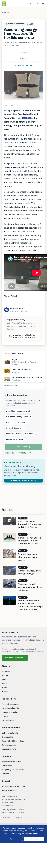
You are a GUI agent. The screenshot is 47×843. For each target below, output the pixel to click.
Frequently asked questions (13, 769)
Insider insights (8, 720)
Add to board (23, 65)
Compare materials (10, 712)
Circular (9, 422)
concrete (17, 171)
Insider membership (10, 708)
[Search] (31, 3)
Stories (5, 675)
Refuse (13, 839)
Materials (6, 671)
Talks (4, 683)
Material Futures (13, 434)
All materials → (10, 385)
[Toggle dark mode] (37, 3)
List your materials (10, 733)
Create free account (10, 704)
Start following (23, 446)
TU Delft (26, 118)
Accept (34, 839)
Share (24, 59)
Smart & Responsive (16, 24)
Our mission (7, 766)
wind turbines (11, 142)
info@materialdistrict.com (13, 786)
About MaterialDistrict (11, 762)
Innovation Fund (9, 749)
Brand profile (7, 737)
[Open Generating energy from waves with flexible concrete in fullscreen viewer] (23, 85)
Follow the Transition (15, 658)
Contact (5, 773)
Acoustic (21, 422)
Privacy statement (30, 833)
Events (5, 679)
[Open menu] (42, 3)
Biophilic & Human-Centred (18, 411)
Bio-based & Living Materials (18, 417)
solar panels (29, 142)
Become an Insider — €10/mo (23, 480)
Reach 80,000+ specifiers (13, 741)
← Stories (6, 12)
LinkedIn (6, 818)
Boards (5, 716)
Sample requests (9, 745)
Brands (5, 691)
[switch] (30, 24)
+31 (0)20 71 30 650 (10, 790)
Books (4, 687)
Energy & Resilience (14, 439)
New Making (30, 434)
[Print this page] (18, 105)
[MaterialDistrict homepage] (10, 3)
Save (25, 52)
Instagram (18, 818)
